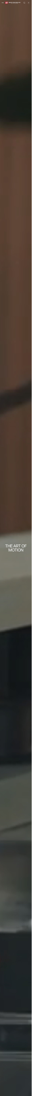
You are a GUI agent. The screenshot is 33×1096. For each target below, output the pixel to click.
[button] (3, 3)
